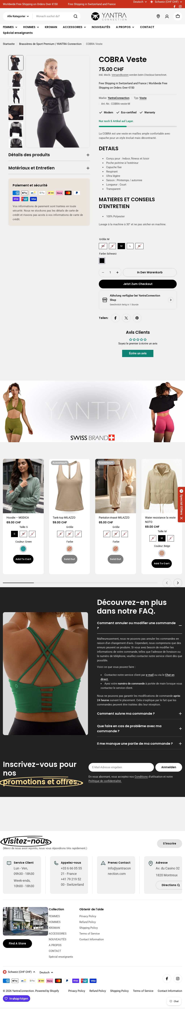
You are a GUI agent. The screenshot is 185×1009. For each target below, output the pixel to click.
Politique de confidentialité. (105, 781)
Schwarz (102, 260)
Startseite (9, 44)
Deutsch (138, 2)
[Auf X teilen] (126, 318)
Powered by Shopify (47, 991)
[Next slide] (177, 583)
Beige (161, 553)
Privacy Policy (76, 991)
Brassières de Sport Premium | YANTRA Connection (50, 44)
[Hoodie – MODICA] (23, 486)
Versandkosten (120, 74)
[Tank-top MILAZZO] (69, 486)
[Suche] (75, 16)
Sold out (69, 559)
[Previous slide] (167, 583)
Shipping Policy (119, 991)
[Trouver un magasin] (158, 16)
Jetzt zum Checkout (137, 284)
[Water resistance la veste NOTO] (161, 486)
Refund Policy (97, 991)
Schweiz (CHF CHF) (166, 1)
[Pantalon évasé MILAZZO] (115, 486)
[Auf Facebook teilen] (115, 318)
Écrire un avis (138, 353)
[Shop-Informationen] (171, 300)
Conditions (141, 776)
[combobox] (42, 16)
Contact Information (170, 991)
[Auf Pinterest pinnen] (137, 318)
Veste (143, 98)
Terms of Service (143, 991)
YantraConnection (118, 98)
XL (139, 245)
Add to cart (23, 559)
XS (103, 245)
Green (23, 548)
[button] (181, 504)
